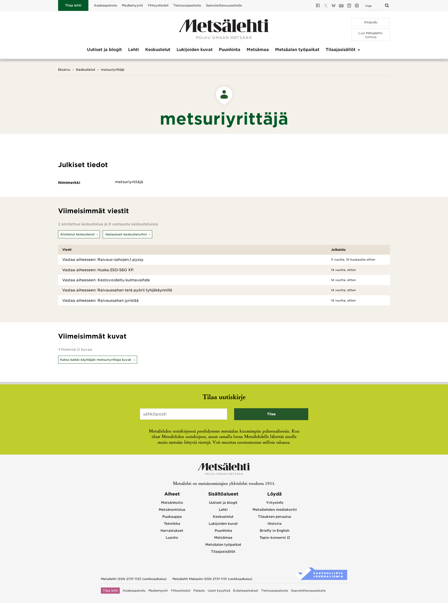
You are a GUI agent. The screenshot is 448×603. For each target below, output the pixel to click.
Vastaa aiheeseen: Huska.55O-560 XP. (98, 270)
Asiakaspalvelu (105, 5)
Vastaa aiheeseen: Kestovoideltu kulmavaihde (106, 280)
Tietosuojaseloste (187, 5)
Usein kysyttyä (219, 590)
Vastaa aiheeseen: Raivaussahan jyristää (100, 300)
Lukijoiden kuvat (195, 49)
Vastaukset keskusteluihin (126, 234)
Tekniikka (172, 524)
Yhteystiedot (158, 5)
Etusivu (64, 69)
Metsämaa (258, 49)
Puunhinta (229, 49)
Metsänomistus (172, 510)
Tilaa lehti (73, 5)
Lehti (133, 49)
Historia (275, 524)
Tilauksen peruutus (274, 517)
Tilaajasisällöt (340, 49)
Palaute (199, 590)
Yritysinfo (274, 503)
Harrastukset (171, 531)
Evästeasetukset (245, 590)
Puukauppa (172, 517)
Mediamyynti (132, 5)
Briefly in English (274, 531)
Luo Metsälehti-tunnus (371, 35)
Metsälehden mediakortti (275, 510)
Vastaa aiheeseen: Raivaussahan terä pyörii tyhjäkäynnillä (117, 290)
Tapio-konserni (273, 538)
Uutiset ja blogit (104, 49)
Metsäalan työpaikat (297, 49)
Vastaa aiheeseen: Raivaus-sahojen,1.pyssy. (103, 259)
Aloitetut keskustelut (77, 234)
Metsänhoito (172, 503)
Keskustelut (157, 49)
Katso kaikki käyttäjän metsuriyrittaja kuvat (96, 360)
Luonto (172, 538)
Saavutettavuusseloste (224, 5)
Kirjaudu (370, 22)
